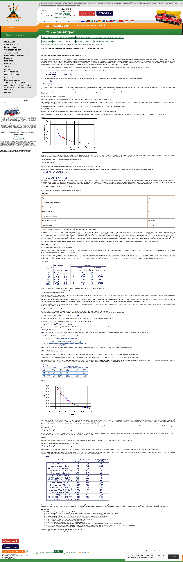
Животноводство (47, 37)
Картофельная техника (47, 3)
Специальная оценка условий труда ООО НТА (15, 555)
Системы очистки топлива (79, 3)
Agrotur (8, 35)
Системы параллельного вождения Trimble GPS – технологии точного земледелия (113, 2)
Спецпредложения (12, 50)
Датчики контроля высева (170, 3)
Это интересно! (11, 72)
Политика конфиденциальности (10, 554)
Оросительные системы (157, 3)
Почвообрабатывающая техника (54, 2)
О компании (9, 42)
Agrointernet (91, 25)
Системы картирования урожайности (66, 5)
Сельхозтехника (11, 44)
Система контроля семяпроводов (141, 3)
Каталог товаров (11, 47)
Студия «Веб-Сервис (160, 550)
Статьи (7, 69)
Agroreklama (20, 35)
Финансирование (11, 75)
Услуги (7, 66)
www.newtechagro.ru (24, 145)
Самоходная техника (172, 2)
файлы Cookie (144, 555)
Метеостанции (100, 3)
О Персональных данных (14, 551)
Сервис (70, 3)
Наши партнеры (11, 64)
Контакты (8, 92)
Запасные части (11, 53)
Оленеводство (110, 41)
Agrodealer (81, 25)
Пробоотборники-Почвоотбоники (113, 3)
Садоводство (90, 37)
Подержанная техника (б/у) (16, 55)
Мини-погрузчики (69, 41)
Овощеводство (70, 37)
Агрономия (99, 37)
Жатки (78, 5)
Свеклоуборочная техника (60, 3)
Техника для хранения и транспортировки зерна (153, 2)
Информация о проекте (153, 552)
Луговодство (89, 41)
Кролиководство (99, 41)
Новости (8, 58)
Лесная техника (47, 41)
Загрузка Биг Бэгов (127, 3)
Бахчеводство (80, 37)
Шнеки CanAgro (91, 3)
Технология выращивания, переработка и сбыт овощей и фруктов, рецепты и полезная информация (17, 86)
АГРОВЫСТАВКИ (12, 27)
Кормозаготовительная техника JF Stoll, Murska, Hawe (77, 2)
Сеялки (43, 2)
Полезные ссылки (12, 80)
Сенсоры (137, 2)
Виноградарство (58, 41)
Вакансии (8, 77)
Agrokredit (101, 25)
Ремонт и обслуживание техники (113, 37)
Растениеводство (59, 37)
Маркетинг (8, 61)
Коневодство (80, 41)
